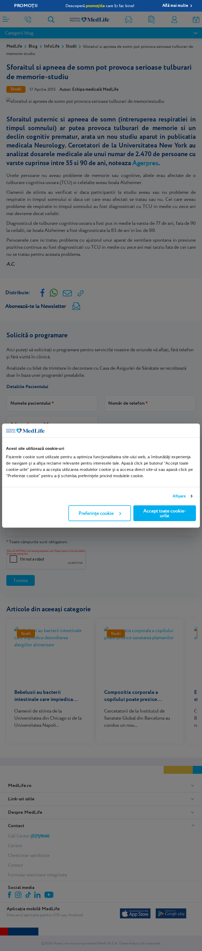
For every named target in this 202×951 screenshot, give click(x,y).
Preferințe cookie (96, 513)
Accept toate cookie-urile (164, 513)
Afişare (179, 496)
